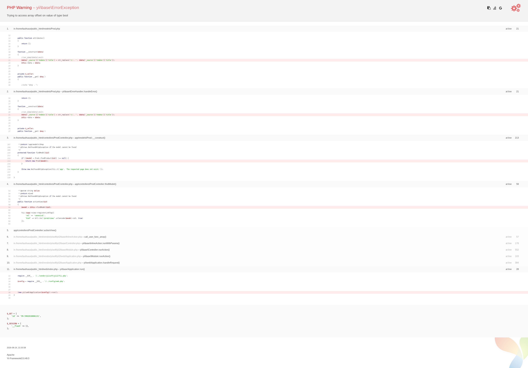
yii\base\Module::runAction (96, 256)
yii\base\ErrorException (57, 7)
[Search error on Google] (500, 8)
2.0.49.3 (25, 358)
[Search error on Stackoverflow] (494, 8)
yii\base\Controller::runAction (94, 250)
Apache (10, 355)
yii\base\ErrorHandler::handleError (79, 91)
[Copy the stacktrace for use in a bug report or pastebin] (488, 8)
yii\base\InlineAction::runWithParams (100, 243)
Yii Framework (14, 358)
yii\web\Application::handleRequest (101, 263)
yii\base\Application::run (71, 269)
